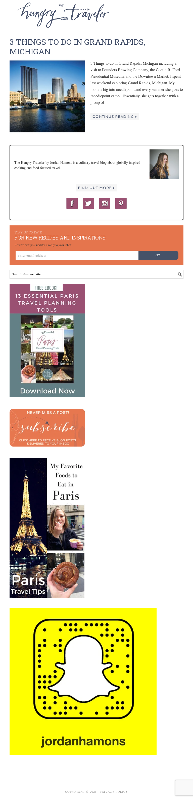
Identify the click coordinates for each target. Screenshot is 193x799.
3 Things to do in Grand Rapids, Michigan (77, 46)
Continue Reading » (114, 116)
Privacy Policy (114, 791)
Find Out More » (96, 188)
